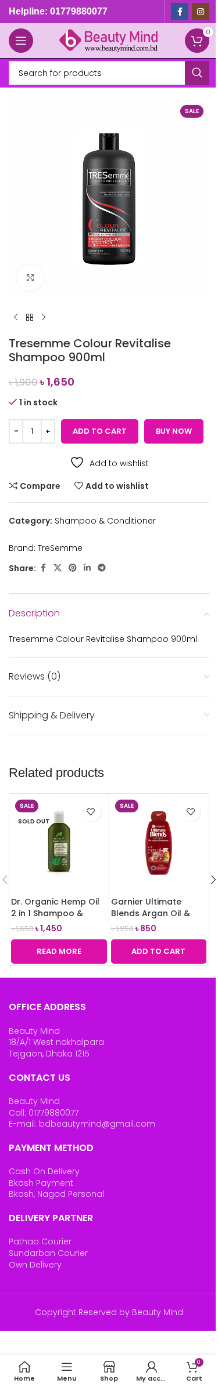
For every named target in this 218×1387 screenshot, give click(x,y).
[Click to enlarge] (30, 277)
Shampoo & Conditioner (105, 521)
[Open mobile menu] (21, 40)
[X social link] (57, 568)
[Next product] (44, 318)
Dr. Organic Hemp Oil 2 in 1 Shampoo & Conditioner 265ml (55, 913)
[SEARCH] (197, 73)
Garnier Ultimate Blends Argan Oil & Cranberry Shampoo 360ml (154, 919)
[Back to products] (30, 318)
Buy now (174, 431)
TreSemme (60, 548)
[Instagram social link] (200, 11)
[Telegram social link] (101, 568)
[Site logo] (109, 40)
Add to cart (100, 431)
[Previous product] (16, 318)
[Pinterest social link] (72, 568)
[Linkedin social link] (87, 568)
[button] (159, 951)
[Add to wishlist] (91, 811)
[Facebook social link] (179, 11)
